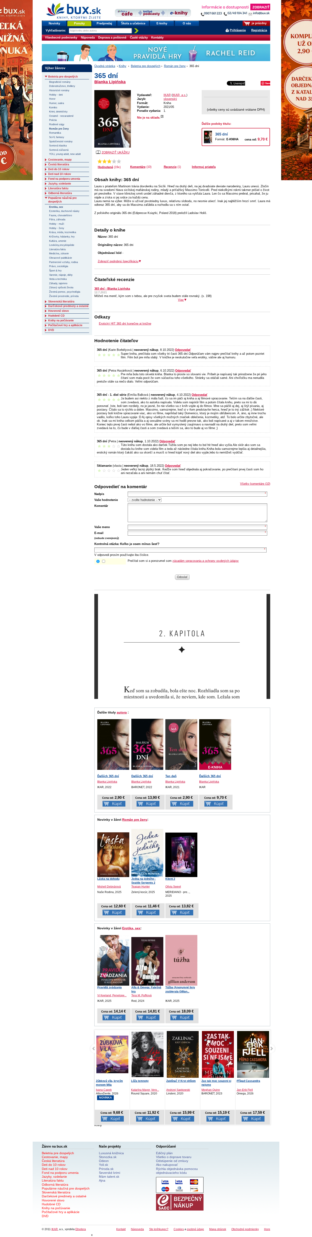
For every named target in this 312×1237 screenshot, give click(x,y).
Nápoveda (88, 37)
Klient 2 (170, 878)
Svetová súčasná (59, 149)
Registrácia (259, 30)
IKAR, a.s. (179, 95)
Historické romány (59, 90)
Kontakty (157, 37)
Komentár (101, 506)
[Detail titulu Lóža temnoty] (112, 1054)
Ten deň (171, 776)
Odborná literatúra (60, 193)
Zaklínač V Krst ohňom (146, 1081)
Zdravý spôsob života (61, 287)
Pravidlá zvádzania (109, 987)
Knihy (122, 66)
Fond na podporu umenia (64, 178)
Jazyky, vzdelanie (59, 183)
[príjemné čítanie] (114, 161)
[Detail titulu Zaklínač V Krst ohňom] (147, 1055)
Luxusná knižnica (111, 1153)
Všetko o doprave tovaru (173, 1157)
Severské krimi (109, 1172)
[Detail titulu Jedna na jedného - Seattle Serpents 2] (147, 853)
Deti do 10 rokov (58, 169)
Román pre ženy (175, 66)
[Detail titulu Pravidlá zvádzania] (113, 960)
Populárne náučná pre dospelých (66, 1188)
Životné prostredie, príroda (64, 296)
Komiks (53, 107)
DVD (51, 330)
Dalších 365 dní (142, 776)
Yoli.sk (103, 1165)
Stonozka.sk (107, 1157)
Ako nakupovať (167, 1165)
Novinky (54, 23)
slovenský (170, 99)
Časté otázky (139, 37)
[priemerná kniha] (109, 161)
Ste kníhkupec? (158, 1229)
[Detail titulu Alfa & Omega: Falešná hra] (147, 961)
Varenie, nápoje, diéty (61, 274)
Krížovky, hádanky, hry (62, 236)
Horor (52, 98)
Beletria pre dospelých (145, 66)
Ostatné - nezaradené (61, 116)
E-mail (98, 533)
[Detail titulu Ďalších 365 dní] (113, 744)
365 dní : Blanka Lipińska (112, 288)
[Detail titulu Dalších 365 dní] (147, 744)
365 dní (221, 134)
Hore (267, 1229)
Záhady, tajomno (58, 283)
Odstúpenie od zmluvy (172, 1161)
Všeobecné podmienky (61, 37)
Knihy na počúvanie (61, 320)
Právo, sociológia (58, 266)
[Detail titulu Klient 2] (181, 855)
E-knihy (161, 23)
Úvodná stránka (104, 66)
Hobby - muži (56, 223)
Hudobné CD (56, 315)
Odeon (104, 1161)
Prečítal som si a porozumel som (183, 561)
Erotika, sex (131, 928)
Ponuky (79, 23)
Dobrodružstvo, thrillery (62, 86)
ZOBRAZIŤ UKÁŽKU (116, 152)
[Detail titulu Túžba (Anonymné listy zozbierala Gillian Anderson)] (181, 960)
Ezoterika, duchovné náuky (64, 211)
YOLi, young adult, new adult (65, 154)
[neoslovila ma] (104, 161)
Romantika (55, 132)
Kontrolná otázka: (106, 544)
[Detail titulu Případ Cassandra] (218, 1055)
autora (122, 712)
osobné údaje (195, 1229)
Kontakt (121, 1229)
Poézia (53, 120)
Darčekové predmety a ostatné (68, 306)
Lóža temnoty (105, 1081)
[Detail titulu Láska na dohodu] (113, 854)
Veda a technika (58, 279)
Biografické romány (60, 82)
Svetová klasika (58, 145)
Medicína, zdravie (59, 253)
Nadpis (99, 494)
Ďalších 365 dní (108, 776)
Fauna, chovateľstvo (60, 215)
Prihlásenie (238, 30)
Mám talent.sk (109, 1176)
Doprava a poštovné (112, 37)
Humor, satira (56, 103)
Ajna (102, 1180)
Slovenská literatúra (61, 301)
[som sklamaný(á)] (99, 161)
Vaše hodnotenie (106, 500)
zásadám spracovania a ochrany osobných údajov (205, 561)
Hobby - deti (56, 94)
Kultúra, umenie (57, 241)
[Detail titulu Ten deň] (181, 744)
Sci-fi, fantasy (56, 137)
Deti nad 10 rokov (59, 174)
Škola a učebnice (133, 23)
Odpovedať (183, 350)
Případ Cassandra (213, 1081)
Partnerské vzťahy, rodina (63, 262)
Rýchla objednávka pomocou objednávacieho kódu (177, 1170)
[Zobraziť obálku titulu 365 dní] (112, 119)
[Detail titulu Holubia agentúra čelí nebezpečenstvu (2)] (253, 1054)
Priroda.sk (106, 1169)
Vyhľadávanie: (56, 30)
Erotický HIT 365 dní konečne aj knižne (125, 323)
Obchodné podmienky (245, 1229)
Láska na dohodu (108, 878)
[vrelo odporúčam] (118, 161)
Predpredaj (104, 23)
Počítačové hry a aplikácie (65, 325)
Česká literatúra (58, 164)
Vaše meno (102, 527)
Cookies (179, 1229)
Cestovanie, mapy (60, 159)
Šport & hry (55, 270)
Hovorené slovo (58, 311)
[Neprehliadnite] (235, 11)
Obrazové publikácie (60, 257)
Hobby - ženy (56, 228)
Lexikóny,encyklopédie (61, 245)
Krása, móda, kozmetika (62, 232)
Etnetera (80, 1229)
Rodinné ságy (56, 124)
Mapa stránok (217, 1229)
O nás (187, 23)
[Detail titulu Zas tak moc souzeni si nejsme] (183, 1056)
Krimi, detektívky (58, 111)
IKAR (167, 95)
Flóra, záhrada (57, 219)
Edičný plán (164, 1153)
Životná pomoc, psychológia (64, 291)
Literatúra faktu (58, 188)
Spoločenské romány (61, 141)
